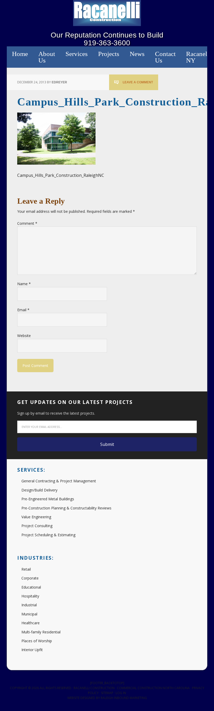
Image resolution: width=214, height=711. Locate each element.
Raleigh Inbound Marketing (124, 698)
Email (23, 309)
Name (24, 283)
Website (24, 335)
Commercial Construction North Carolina (153, 688)
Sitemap (107, 693)
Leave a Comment (138, 82)
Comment (27, 223)
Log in (121, 693)
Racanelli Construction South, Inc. (107, 13)
